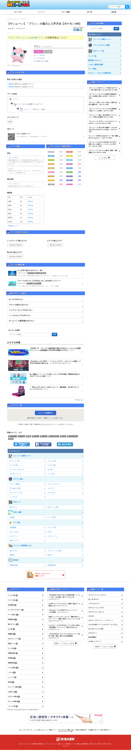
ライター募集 (75, 744)
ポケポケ (91, 616)
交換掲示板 (51, 565)
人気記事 (113, 12)
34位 (30, 197)
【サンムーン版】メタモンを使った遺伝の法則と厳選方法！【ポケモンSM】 (103, 103)
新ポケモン (14, 551)
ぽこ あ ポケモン (93, 599)
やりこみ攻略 (13, 701)
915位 (31, 213)
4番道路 (11, 84)
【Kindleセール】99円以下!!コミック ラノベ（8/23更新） (63, 611)
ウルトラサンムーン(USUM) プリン (26, 37)
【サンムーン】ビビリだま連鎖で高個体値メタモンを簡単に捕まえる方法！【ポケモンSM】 (103, 96)
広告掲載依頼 (84, 744)
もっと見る (103, 158)
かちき (10, 168)
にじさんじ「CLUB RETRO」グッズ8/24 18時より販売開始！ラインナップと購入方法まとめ (64, 627)
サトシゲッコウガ (16, 493)
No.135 (41, 58)
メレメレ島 (51, 461)
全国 (29, 436)
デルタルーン (92, 633)
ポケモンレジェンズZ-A (96, 607)
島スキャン (14, 507)
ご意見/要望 (33, 744)
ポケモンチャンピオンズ (96, 612)
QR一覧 (89, 12)
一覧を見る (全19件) (15, 245)
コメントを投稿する (45, 413)
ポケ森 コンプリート (95, 641)
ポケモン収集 (13, 696)
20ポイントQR (52, 507)
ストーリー (41, 12)
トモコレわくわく (94, 603)
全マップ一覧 (14, 461)
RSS (109, 744)
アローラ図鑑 (65, 12)
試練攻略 (12, 619)
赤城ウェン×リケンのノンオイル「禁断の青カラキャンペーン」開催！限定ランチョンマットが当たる (64, 619)
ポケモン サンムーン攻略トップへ (42, 575)
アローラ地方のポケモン (19, 305)
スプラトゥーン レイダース (97, 595)
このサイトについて (23, 744)
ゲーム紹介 (13, 614)
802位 (31, 201)
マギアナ (50, 488)
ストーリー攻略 (14, 687)
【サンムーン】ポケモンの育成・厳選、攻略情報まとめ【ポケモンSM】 (103, 151)
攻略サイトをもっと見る (104, 646)
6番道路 (11, 87)
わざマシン (14, 536)
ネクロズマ (51, 493)
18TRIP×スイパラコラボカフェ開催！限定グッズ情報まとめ (64, 605)
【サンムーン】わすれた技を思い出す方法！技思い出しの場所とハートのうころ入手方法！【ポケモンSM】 (103, 144)
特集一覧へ (80, 400)
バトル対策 (13, 667)
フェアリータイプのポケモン (21, 310)
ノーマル (48, 51)
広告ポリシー (61, 744)
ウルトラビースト (54, 484)
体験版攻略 (12, 653)
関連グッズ (12, 643)
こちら (50, 418)
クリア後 (50, 474)
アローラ (36, 436)
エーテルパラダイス (17, 469)
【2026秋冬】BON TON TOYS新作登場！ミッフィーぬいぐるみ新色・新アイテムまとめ (64, 597)
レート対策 (51, 517)
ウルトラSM (18, 12)
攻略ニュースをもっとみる (64, 643)
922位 (31, 205)
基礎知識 (12, 663)
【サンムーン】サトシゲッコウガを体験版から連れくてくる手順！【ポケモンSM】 (103, 110)
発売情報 (12, 605)
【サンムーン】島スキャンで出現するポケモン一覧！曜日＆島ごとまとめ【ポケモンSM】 (103, 89)
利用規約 (40, 744)
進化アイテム (14, 540)
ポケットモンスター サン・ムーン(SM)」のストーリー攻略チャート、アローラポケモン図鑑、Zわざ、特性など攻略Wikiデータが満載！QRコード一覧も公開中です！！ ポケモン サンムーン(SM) (65, 730)
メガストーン (52, 536)
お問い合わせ (92, 744)
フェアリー (38, 51)
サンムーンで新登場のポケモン (22, 321)
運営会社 (68, 744)
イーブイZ (13, 497)
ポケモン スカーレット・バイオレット (100, 620)
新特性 (12, 555)
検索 (127, 7)
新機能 (11, 634)
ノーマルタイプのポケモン (20, 315)
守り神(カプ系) (15, 488)
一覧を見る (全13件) (55, 245)
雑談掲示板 (14, 565)
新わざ (49, 555)
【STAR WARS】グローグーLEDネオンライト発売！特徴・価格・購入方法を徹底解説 (64, 636)
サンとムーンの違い (54, 551)
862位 (31, 221)
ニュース (12, 677)
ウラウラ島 (51, 465)
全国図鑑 (13, 527)
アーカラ (44, 436)
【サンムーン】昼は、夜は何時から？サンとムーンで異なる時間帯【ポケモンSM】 (103, 116)
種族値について (14, 226)
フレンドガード (13, 184)
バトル (11, 672)
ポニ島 (49, 469)
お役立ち (12, 692)
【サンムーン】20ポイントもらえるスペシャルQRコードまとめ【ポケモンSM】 (103, 122)
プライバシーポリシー (50, 744)
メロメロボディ (13, 158)
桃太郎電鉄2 (92, 637)
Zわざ (49, 532)
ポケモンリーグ (15, 474)
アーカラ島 (14, 465)
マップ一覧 (51, 527)
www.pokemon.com (16, 65)
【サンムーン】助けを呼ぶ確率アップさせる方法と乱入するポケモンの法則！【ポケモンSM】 (103, 129)
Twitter (99, 744)
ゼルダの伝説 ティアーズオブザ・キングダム (102, 624)
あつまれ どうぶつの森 (95, 629)
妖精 (9, 121)
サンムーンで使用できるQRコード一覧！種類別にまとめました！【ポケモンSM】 (103, 137)
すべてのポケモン (16, 299)
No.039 (41, 55)
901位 (31, 217)
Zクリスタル (14, 532)
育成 (11, 682)
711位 (30, 209)
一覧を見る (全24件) (15, 256)
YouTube (104, 744)
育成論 (12, 517)
